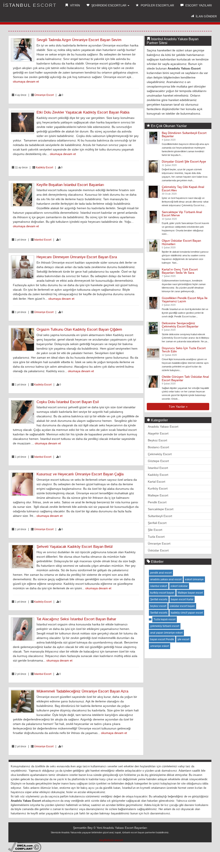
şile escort (183, 639)
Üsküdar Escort (158, 550)
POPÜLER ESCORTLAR (157, 5)
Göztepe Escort (158, 461)
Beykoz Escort (157, 440)
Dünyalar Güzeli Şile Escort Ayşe (184, 161)
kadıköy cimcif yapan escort (187, 612)
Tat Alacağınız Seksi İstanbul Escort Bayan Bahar (76, 619)
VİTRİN (74, 5)
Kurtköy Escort (158, 488)
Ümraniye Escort (44, 95)
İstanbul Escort (42, 239)
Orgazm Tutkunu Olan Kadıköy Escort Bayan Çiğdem (79, 329)
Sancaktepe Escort (160, 509)
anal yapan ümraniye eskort (166, 632)
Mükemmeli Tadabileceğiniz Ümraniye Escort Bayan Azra (82, 691)
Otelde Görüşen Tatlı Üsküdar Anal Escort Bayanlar (185, 378)
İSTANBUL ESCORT (30, 5)
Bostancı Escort (158, 447)
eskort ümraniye (194, 579)
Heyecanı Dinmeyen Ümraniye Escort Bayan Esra (77, 257)
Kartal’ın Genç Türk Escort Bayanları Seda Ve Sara (180, 271)
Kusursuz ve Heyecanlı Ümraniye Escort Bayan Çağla (80, 474)
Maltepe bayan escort (190, 592)
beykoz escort (158, 606)
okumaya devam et (26, 81)
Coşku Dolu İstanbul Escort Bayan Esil (68, 402)
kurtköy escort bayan (162, 592)
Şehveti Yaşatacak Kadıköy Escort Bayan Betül (75, 547)
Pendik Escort (157, 502)
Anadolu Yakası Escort (163, 426)
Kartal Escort (156, 481)
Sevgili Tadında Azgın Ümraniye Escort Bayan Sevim (79, 40)
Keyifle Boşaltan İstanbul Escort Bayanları (70, 185)
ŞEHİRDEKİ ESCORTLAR (108, 5)
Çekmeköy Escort (160, 454)
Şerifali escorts (158, 599)
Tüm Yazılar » (178, 406)
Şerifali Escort (157, 523)
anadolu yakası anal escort (166, 579)
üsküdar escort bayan (182, 606)
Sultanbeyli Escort (160, 516)
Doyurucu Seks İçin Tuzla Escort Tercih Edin (184, 349)
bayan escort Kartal (182, 599)
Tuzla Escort (156, 536)
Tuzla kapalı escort (165, 619)
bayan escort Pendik (162, 639)
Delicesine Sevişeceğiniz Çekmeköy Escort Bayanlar (180, 324)
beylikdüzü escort (111, 840)
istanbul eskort (158, 586)
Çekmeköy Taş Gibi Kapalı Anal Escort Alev (183, 188)
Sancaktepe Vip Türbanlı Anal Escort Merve (182, 213)
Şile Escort (155, 529)
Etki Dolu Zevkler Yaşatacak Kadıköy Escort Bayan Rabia (83, 112)
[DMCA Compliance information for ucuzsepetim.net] (24, 847)
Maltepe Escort (158, 495)
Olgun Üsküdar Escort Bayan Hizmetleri (181, 242)
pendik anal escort (161, 572)
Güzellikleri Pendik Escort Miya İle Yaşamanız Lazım (185, 299)
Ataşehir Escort (158, 433)
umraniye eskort (159, 646)
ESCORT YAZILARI (198, 5)
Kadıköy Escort (44, 167)
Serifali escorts (158, 612)
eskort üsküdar (179, 586)
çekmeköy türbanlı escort (164, 626)
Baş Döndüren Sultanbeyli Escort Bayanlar (184, 134)
